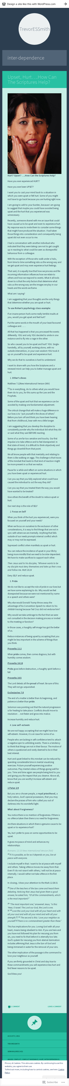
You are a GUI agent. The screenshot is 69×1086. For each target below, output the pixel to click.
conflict (17, 1059)
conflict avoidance (30, 1059)
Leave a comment (54, 1007)
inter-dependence (51, 1059)
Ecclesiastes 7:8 (16, 692)
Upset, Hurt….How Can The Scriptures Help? (32, 79)
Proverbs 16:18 (15, 663)
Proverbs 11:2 (15, 648)
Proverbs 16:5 (15, 677)
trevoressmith (14, 1044)
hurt (41, 1059)
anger (10, 1059)
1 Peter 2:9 (13, 787)
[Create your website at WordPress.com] (34, 4)
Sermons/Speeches (15, 1052)
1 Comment (15, 1007)
